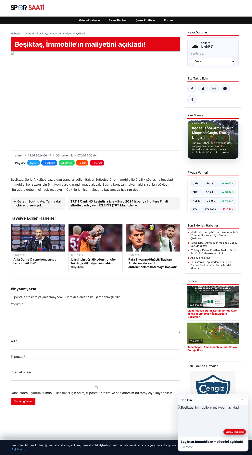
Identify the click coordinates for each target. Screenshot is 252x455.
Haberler (16, 33)
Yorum (17, 304)
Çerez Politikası (145, 20)
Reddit (82, 162)
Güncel (29, 33)
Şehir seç (198, 53)
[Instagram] (214, 88)
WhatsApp (66, 162)
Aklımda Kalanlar (200, 257)
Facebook (49, 162)
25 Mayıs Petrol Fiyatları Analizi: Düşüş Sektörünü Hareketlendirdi (214, 252)
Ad (14, 341)
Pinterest (97, 162)
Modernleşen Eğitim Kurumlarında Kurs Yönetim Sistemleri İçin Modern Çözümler (214, 235)
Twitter (33, 162)
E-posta (18, 357)
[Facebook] (191, 88)
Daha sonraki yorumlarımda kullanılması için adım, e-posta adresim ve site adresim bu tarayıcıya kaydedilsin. (92, 393)
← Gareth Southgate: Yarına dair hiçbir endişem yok (38, 203)
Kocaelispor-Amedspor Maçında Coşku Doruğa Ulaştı (213, 244)
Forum (168, 20)
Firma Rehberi (118, 20)
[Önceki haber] (223, 126)
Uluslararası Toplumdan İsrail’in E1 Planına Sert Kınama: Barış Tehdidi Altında (211, 265)
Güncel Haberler (90, 20)
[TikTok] (191, 99)
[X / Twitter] (203, 88)
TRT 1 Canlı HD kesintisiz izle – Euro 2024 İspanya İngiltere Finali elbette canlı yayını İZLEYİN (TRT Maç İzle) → (119, 203)
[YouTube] (225, 88)
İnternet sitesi (21, 372)
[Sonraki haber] (232, 126)
